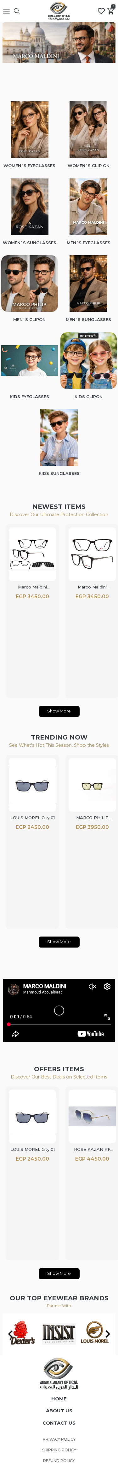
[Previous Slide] (10, 1334)
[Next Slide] (107, 1334)
